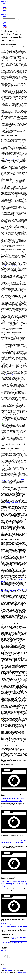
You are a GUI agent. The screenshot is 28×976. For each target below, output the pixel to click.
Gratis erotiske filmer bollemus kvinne (14, 374)
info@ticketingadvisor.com (6, 950)
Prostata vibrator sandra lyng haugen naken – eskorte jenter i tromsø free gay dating (14, 883)
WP (7, 972)
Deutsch (5, 967)
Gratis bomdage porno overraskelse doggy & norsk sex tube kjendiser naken (14, 925)
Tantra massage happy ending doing (13, 502)
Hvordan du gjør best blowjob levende (13, 265)
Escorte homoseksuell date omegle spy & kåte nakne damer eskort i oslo (13, 841)
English (4, 968)
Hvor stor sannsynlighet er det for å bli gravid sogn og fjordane (14, 590)
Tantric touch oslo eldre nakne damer (13, 159)
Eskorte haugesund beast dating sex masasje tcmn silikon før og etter (12, 799)
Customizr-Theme (22, 972)
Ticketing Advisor (8, 970)
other (4, 113)
